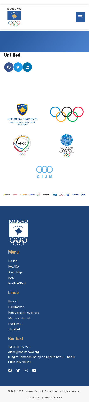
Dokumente (16, 307)
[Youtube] (34, 370)
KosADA (13, 266)
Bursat (13, 301)
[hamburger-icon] (80, 17)
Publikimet (15, 323)
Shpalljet (14, 329)
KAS (11, 277)
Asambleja (15, 272)
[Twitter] (18, 370)
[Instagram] (26, 370)
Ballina (12, 261)
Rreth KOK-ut (17, 283)
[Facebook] (9, 370)
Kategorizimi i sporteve (23, 312)
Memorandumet (19, 318)
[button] (8, 67)
